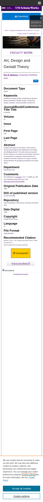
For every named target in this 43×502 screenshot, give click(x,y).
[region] (21, 479)
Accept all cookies (21, 488)
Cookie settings (28, 475)
